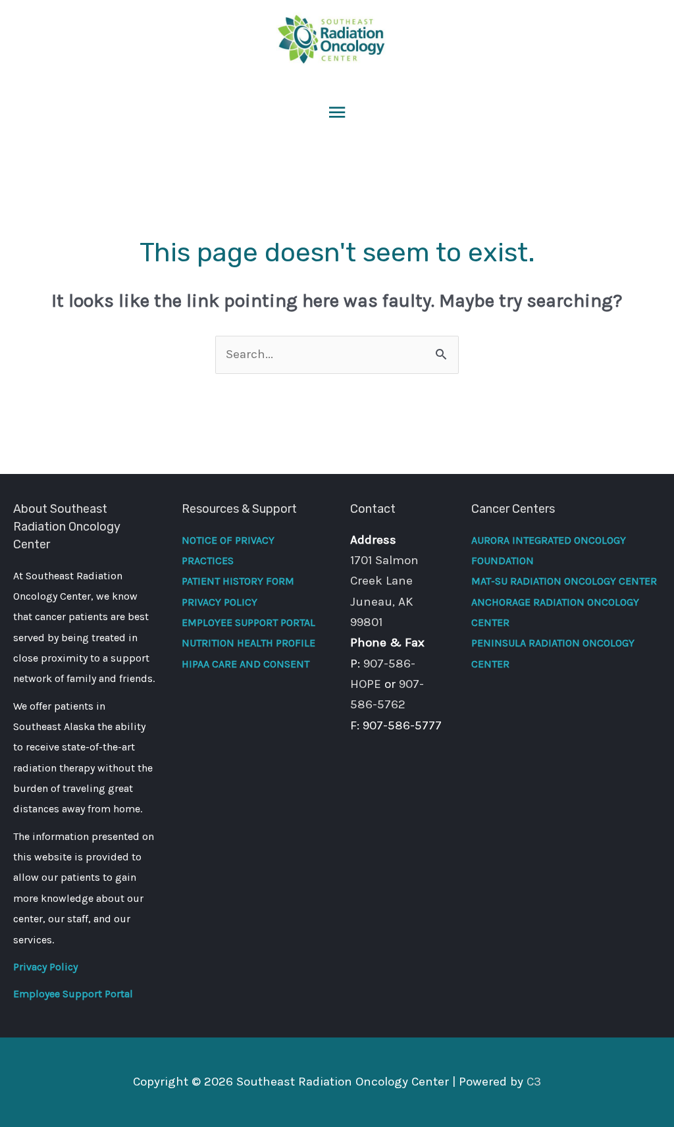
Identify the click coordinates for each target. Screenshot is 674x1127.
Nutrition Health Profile (248, 643)
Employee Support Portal (73, 993)
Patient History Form (238, 581)
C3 (534, 1081)
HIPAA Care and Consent (245, 664)
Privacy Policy (45, 966)
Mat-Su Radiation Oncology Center (564, 581)
